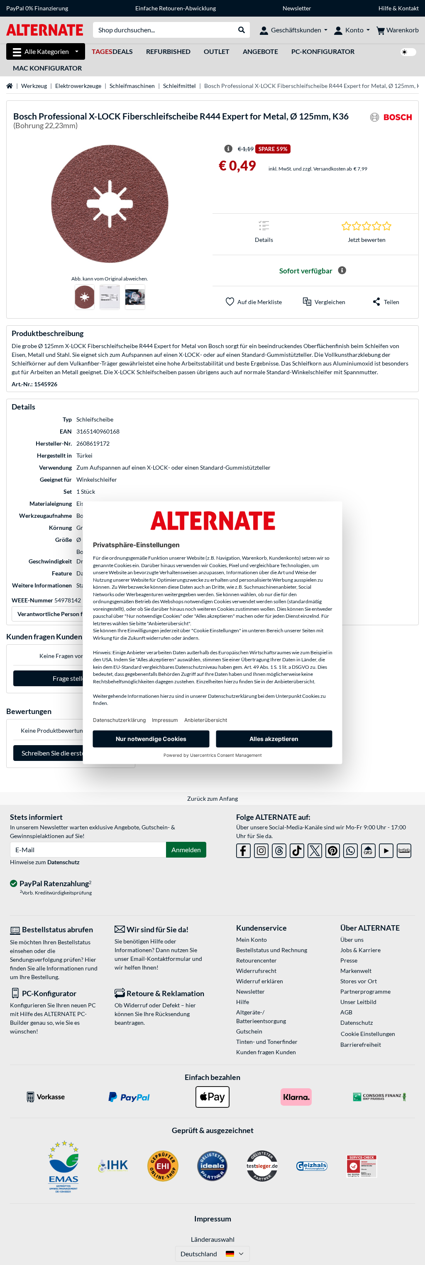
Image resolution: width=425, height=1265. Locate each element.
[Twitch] (404, 849)
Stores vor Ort (358, 981)
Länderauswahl (212, 1239)
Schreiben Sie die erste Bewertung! (71, 753)
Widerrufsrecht (256, 970)
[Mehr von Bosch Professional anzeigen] (391, 122)
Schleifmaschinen (132, 85)
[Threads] (279, 849)
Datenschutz (63, 861)
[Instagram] (261, 849)
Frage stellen (71, 678)
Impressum (212, 1218)
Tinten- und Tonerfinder (267, 1041)
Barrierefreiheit (360, 1044)
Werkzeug (34, 85)
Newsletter (297, 8)
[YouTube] (386, 849)
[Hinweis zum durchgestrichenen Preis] (228, 149)
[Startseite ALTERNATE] (44, 29)
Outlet (217, 51)
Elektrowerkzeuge (78, 85)
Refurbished (168, 51)
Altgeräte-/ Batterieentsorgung (261, 1016)
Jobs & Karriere (360, 949)
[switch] (408, 52)
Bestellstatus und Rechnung (271, 949)
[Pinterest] (332, 849)
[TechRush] (368, 849)
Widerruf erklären (259, 981)
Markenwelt (355, 970)
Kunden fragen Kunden (266, 1051)
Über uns (352, 939)
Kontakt (408, 8)
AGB (346, 1012)
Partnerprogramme (365, 991)
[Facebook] (243, 849)
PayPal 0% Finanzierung (37, 8)
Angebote (260, 51)
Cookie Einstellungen (368, 1033)
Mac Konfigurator (47, 68)
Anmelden (186, 849)
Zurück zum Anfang (212, 798)
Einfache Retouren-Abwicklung (175, 8)
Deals (112, 51)
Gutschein (249, 1031)
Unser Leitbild (358, 1001)
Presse (348, 960)
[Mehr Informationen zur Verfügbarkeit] (342, 270)
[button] (324, 301)
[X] (315, 849)
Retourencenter (256, 960)
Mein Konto (251, 939)
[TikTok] (297, 849)
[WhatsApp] (350, 849)
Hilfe (385, 8)
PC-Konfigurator (322, 51)
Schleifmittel (179, 85)
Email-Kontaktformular (160, 958)
